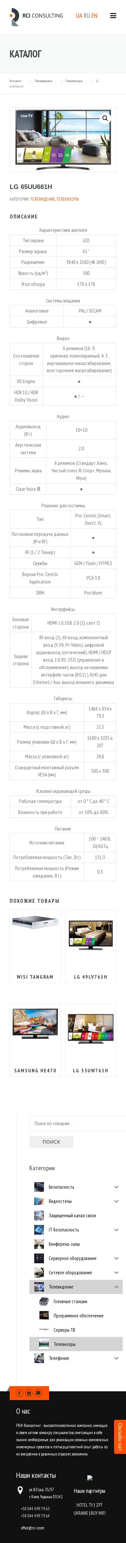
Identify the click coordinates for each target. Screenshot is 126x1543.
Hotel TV (85, 1505)
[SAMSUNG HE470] (35, 1023)
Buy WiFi (98, 1513)
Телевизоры (68, 199)
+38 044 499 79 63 (35, 1509)
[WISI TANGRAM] (35, 921)
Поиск (51, 1142)
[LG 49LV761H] (91, 935)
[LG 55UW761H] (91, 1029)
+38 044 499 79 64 (35, 1516)
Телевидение (42, 199)
